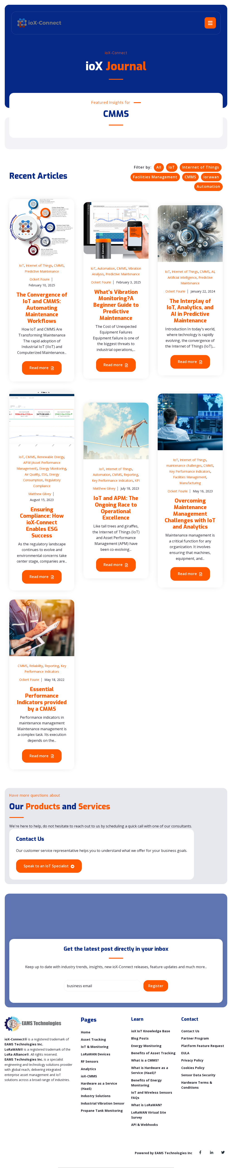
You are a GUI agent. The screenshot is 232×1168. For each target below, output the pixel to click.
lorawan (211, 176)
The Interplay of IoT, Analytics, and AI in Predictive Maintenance (190, 310)
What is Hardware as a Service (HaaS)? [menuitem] (149, 1070)
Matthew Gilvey (39, 494)
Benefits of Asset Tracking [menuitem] (153, 1053)
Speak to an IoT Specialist (47, 865)
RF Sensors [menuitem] (89, 1061)
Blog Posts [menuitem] (140, 1038)
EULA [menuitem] (185, 1053)
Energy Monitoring (52, 468)
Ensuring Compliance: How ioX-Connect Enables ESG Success (42, 522)
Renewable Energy (50, 457)
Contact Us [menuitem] (190, 1031)
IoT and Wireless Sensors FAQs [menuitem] (151, 1095)
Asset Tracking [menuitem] (93, 1039)
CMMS (190, 176)
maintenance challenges (184, 465)
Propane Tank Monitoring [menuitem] (102, 1110)
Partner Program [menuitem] (195, 1038)
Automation (208, 186)
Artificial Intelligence (182, 277)
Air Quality (32, 474)
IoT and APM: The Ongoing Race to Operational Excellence (116, 508)
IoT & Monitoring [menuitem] (95, 1047)
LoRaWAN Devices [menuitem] (95, 1054)
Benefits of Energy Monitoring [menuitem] (146, 1082)
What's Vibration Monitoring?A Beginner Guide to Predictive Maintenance (116, 305)
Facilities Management (155, 176)
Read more (39, 367)
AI (212, 271)
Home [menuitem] (85, 1032)
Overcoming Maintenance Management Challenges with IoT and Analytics (190, 513)
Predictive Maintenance (42, 271)
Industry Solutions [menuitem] (96, 1096)
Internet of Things (200, 167)
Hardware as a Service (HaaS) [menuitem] (99, 1086)
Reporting (131, 474)
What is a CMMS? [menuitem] (145, 1060)
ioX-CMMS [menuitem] (89, 1076)
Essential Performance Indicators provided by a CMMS (42, 699)
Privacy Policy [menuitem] (192, 1060)
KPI (137, 480)
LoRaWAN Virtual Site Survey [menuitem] (148, 1115)
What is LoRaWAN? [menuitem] (146, 1105)
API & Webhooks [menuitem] (144, 1124)
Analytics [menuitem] (88, 1069)
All (158, 167)
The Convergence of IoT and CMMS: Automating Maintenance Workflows (41, 307)
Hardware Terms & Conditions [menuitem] (196, 1085)
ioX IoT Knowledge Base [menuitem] (150, 1031)
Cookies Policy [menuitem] (193, 1068)
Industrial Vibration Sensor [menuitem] (102, 1103)
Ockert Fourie (40, 279)
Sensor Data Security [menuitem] (198, 1075)
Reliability (36, 666)
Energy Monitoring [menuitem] (146, 1046)
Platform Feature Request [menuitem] (202, 1046)
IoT (172, 167)
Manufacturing (190, 483)
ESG (44, 474)
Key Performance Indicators (112, 480)
